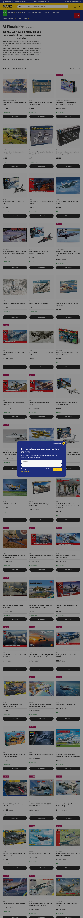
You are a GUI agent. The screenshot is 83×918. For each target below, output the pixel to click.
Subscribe (57, 469)
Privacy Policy (25, 471)
